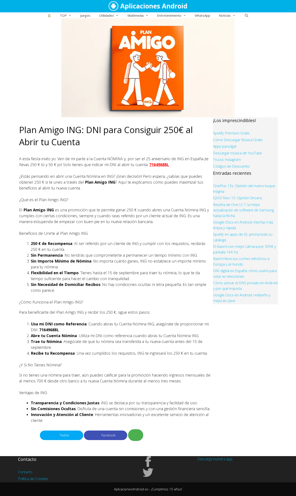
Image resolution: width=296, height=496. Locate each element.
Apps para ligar (225, 146)
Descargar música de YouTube (237, 152)
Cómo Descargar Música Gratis (238, 139)
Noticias (225, 15)
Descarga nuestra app (215, 458)
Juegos (85, 15)
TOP (63, 15)
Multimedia (135, 15)
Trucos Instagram (227, 159)
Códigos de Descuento (231, 166)
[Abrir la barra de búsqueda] (246, 15)
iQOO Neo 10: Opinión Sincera (237, 197)
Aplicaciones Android (153, 6)
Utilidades (106, 15)
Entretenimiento (169, 15)
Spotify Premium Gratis (231, 133)
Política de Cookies (33, 478)
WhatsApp (202, 15)
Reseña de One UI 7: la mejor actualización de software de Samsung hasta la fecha (243, 210)
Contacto (25, 471)
